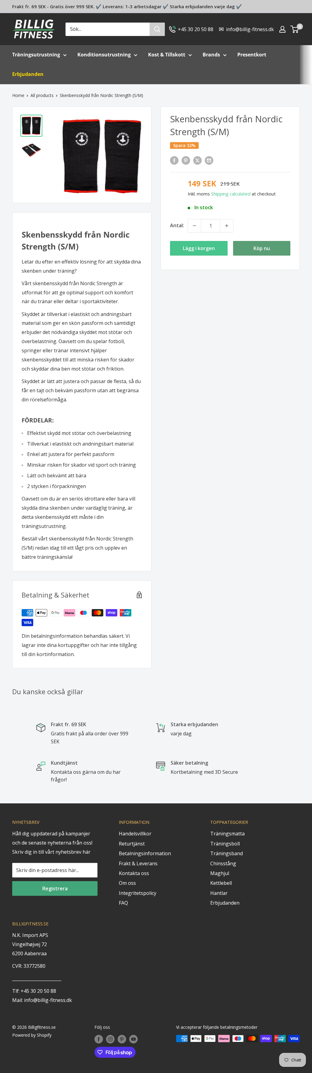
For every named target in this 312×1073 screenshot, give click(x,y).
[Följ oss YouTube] (133, 1039)
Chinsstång (223, 863)
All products (42, 95)
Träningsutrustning (36, 54)
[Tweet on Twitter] (197, 160)
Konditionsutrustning (104, 54)
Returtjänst (132, 843)
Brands (211, 54)
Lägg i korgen (199, 248)
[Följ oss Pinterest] (122, 1039)
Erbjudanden (224, 902)
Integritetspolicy (137, 893)
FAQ (123, 902)
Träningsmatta (227, 833)
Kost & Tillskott (166, 54)
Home (18, 95)
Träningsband (226, 853)
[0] (295, 29)
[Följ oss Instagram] (110, 1039)
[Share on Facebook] (174, 160)
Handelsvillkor (135, 833)
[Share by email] (209, 160)
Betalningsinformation (145, 853)
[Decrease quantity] (194, 225)
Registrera (55, 888)
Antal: (177, 225)
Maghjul (219, 873)
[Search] (157, 29)
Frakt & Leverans (138, 863)
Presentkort (251, 54)
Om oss (127, 883)
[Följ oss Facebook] (98, 1039)
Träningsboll (225, 843)
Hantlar (219, 893)
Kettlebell (221, 883)
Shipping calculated (230, 194)
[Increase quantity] (226, 225)
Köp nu (262, 248)
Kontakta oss (134, 873)
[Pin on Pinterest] (186, 160)
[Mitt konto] (282, 29)
